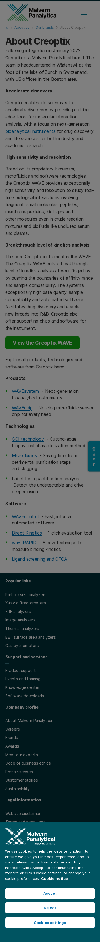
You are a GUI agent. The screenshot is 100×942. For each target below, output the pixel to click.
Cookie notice (54, 878)
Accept (50, 893)
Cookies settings (50, 922)
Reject (50, 908)
